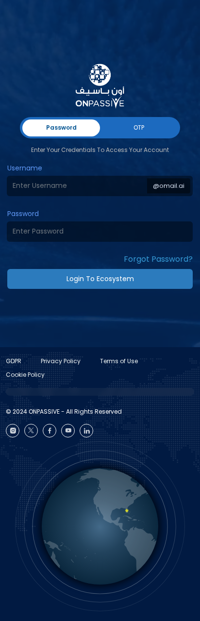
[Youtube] (68, 430)
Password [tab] (61, 127)
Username (24, 168)
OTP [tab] (138, 127)
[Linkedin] (86, 430)
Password (23, 213)
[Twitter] (31, 430)
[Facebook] (49, 430)
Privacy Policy (61, 361)
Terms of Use (119, 361)
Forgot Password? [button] (158, 259)
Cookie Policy (25, 374)
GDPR (13, 361)
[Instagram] (12, 430)
